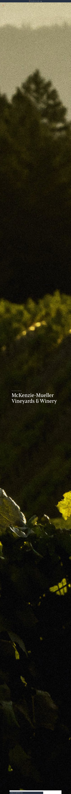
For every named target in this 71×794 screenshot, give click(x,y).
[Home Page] (3, 5)
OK (41, 1)
